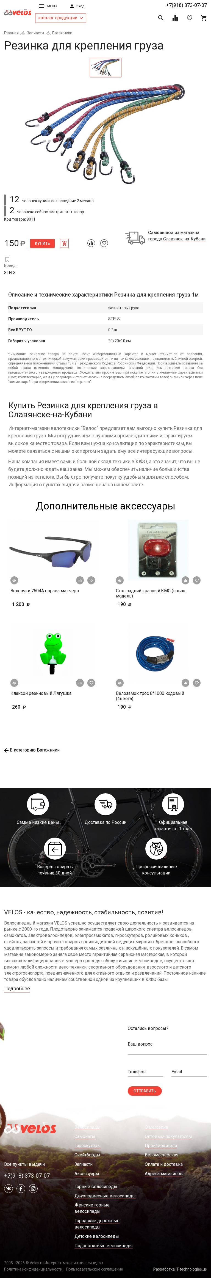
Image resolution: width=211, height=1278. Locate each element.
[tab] (105, 67)
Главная (11, 33)
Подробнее (17, 988)
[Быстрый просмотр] (14, 580)
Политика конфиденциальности (33, 1269)
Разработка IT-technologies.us (180, 1269)
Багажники (62, 33)
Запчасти (35, 33)
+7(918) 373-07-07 (186, 5)
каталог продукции (58, 17)
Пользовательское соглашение (94, 1269)
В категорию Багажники (35, 750)
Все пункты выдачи (24, 1164)
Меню (52, 6)
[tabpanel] (105, 134)
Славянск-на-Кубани (184, 239)
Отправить (145, 1091)
